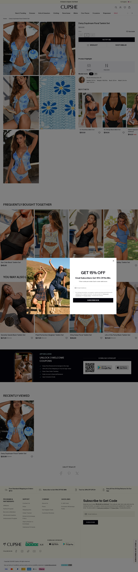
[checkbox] (74, 292)
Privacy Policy (87, 295)
